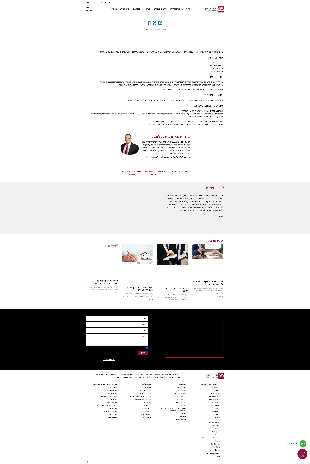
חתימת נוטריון (181, 396)
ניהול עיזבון (147, 402)
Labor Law (113, 414)
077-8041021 (149, 157)
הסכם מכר (216, 417)
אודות (188, 9)
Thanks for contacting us (211, 438)
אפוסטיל (217, 405)
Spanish (217, 429)
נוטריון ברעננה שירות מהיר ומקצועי (140, 396)
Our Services (215, 444)
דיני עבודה (216, 414)
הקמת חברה (182, 390)
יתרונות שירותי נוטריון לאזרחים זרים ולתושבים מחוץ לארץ (208, 283)
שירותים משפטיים (160, 9)
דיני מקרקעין (216, 411)
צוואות (149, 411)
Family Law (113, 408)
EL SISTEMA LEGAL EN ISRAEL (106, 405)
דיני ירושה (217, 408)
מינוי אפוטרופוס (181, 420)
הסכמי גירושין (181, 387)
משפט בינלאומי (146, 384)
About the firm (215, 450)
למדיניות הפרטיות (109, 359)
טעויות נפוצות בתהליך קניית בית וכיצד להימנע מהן (140, 288)
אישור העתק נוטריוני (214, 402)
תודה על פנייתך (215, 393)
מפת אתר (217, 456)
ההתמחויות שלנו (176, 9)
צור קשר (114, 9)
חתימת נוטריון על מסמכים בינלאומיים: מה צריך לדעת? (106, 282)
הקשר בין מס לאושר (179, 393)
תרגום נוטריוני (112, 387)
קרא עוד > (220, 296)
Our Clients (216, 447)
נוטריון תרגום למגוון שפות (143, 399)
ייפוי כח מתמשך (181, 402)
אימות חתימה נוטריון (213, 396)
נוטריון (148, 9)
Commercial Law (111, 402)
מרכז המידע (125, 9)
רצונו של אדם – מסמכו (144, 414)
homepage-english (213, 453)
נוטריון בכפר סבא (145, 393)
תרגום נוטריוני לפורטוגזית (109, 396)
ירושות (184, 414)
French (217, 435)
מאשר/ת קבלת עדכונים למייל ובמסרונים (131, 348)
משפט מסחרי (147, 387)
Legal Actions (112, 417)
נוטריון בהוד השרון (145, 390)
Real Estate (216, 426)
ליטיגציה (183, 417)
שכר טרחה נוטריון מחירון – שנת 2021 (105, 384)
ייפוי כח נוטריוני (181, 405)
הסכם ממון (182, 384)
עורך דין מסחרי (146, 405)
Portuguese (216, 432)
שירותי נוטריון (147, 417)
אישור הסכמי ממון (214, 399)
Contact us (216, 441)
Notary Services (214, 423)
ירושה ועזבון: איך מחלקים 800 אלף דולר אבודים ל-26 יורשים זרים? (173, 409)
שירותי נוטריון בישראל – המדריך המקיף (174, 289)
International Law (110, 411)
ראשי (164, 29)
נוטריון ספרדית (112, 393)
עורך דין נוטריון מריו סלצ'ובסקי (210, 384)
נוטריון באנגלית (112, 390)
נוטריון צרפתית (112, 399)
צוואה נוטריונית (146, 408)
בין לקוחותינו (138, 9)
